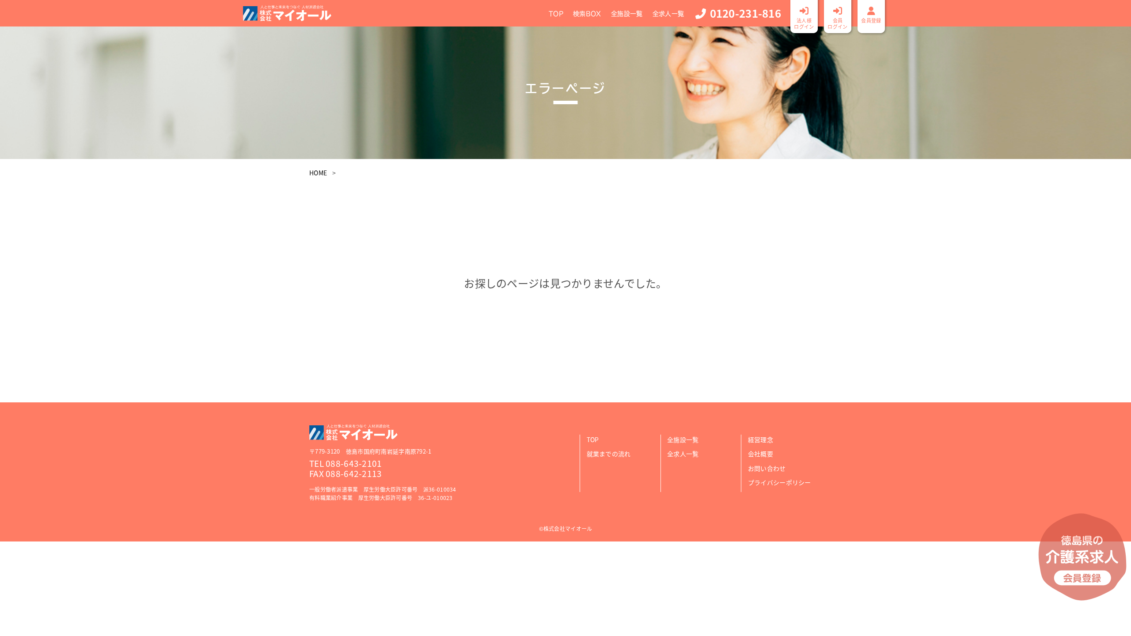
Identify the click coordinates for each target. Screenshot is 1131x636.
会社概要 (760, 453)
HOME (318, 172)
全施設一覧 (626, 14)
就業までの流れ (609, 453)
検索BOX (587, 14)
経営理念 (760, 439)
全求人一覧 (668, 14)
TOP (556, 14)
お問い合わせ (767, 468)
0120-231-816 (745, 13)
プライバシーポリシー (779, 482)
